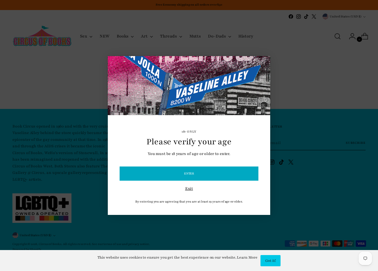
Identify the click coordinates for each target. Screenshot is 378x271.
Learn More (247, 257)
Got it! (270, 260)
